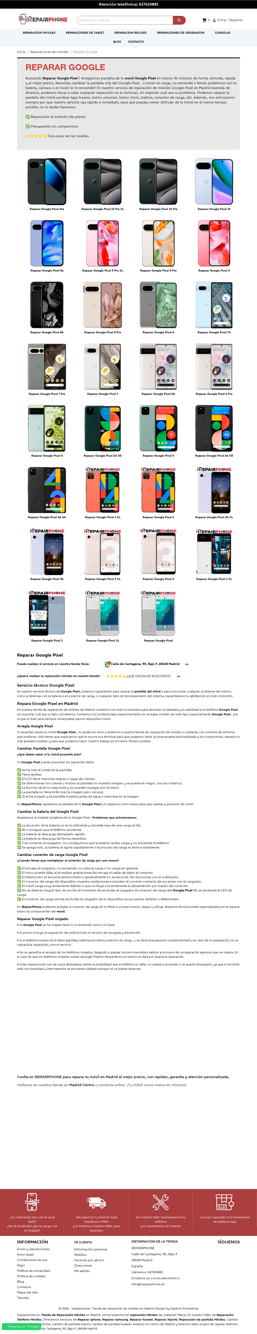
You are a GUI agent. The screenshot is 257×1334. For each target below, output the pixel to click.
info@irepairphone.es (148, 1284)
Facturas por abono (89, 1260)
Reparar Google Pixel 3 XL (102, 579)
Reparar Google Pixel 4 (158, 517)
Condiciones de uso (32, 1260)
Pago (21, 1265)
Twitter (201, 1250)
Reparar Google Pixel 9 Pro (158, 271)
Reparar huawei (141, 1320)
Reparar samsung (115, 1320)
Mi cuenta (83, 1242)
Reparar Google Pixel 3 (158, 579)
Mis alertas (82, 1271)
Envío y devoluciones (33, 1249)
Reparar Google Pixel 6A (158, 394)
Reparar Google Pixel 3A (47, 579)
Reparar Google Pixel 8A (47, 332)
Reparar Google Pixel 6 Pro (214, 394)
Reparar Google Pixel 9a (47, 271)
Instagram (235, 1250)
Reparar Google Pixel (158, 641)
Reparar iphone (89, 1320)
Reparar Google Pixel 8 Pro (102, 332)
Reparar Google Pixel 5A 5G (103, 456)
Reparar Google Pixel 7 (102, 394)
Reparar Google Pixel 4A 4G (47, 517)
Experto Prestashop (184, 1308)
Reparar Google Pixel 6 (47, 456)
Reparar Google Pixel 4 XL (102, 517)
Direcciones (83, 1265)
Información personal (90, 1249)
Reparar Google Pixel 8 (158, 332)
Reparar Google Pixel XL (102, 641)
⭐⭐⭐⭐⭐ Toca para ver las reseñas (57, 136)
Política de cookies (31, 1276)
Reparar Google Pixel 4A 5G (214, 456)
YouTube (209, 1250)
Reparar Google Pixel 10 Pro (158, 209)
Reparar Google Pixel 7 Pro (47, 394)
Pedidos (80, 1255)
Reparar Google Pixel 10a (47, 209)
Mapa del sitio (27, 1292)
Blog (20, 1281)
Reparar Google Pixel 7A (214, 332)
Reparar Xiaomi (166, 1320)
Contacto (24, 1287)
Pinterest (218, 1250)
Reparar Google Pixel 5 (158, 456)
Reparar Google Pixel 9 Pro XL (102, 271)
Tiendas (23, 1298)
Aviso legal (25, 1254)
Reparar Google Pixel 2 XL (214, 579)
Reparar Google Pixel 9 (214, 271)
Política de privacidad (33, 1271)
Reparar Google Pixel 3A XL (214, 517)
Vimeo (226, 1250)
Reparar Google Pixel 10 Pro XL (103, 209)
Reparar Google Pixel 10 (214, 209)
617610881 (148, 4)
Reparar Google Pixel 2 (47, 641)
